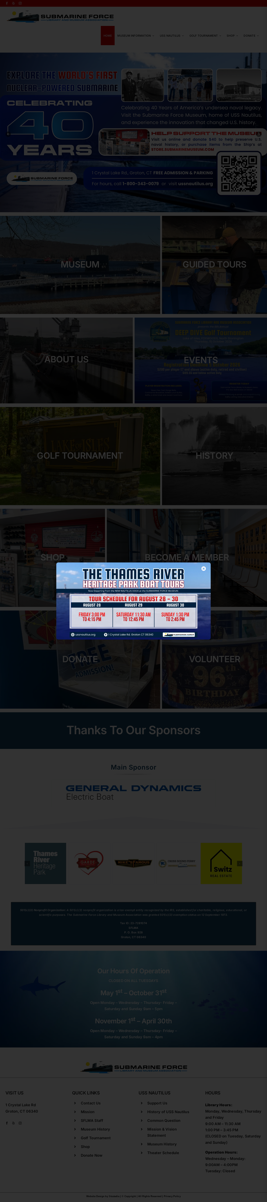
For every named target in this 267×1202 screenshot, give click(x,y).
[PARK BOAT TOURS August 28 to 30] (133, 564)
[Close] (203, 568)
